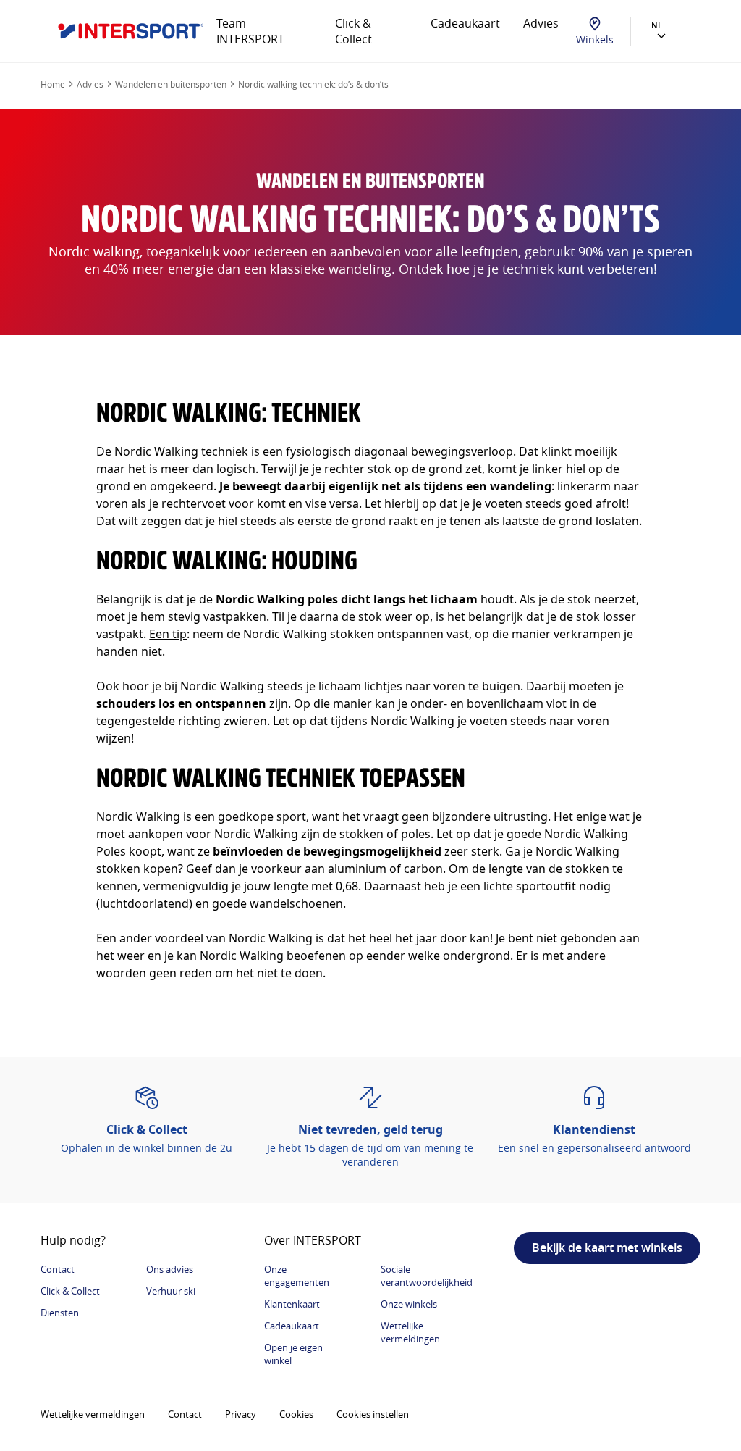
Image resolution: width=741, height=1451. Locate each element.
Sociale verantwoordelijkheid (427, 1276)
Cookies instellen (372, 1414)
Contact (58, 1269)
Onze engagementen (296, 1276)
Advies (541, 23)
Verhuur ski (170, 1290)
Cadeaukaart (465, 23)
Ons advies (169, 1269)
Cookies (296, 1414)
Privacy (240, 1414)
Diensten (60, 1312)
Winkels (595, 39)
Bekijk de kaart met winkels (607, 1247)
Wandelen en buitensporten (170, 84)
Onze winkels (409, 1303)
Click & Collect (353, 31)
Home (53, 84)
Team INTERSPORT (250, 31)
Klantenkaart (292, 1303)
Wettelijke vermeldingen (410, 1332)
